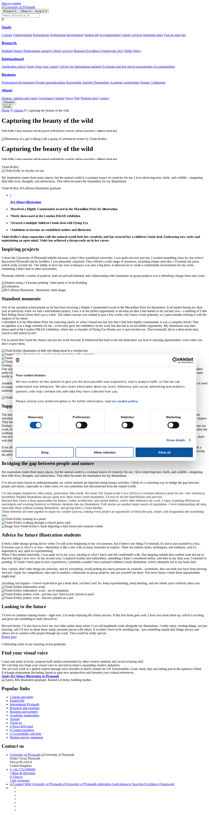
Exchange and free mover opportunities (127, 66)
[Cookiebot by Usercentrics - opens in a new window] (175, 360)
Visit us (16, 776)
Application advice (14, 66)
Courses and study (21, 697)
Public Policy (132, 51)
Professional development (66, 35)
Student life (91, 35)
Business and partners (24, 711)
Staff (7, 106)
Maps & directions (22, 773)
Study (7, 27)
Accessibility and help (25, 733)
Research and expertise (24, 708)
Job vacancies (19, 780)
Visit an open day (175, 35)
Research (9, 43)
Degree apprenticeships (51, 82)
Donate (145, 82)
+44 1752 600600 (22, 769)
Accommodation (110, 35)
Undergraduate (22, 35)
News (69, 98)
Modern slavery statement (26, 737)
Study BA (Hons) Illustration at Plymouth (30, 676)
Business (9, 74)
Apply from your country (43, 66)
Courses (7, 35)
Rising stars (9, 637)
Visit (77, 98)
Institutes (7, 51)
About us (16, 722)
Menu (25, 11)
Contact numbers (22, 730)
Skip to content (11, 3)
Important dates (153, 35)
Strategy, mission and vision (20, 98)
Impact (18, 51)
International (13, 59)
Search (9, 11)
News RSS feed (21, 726)
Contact (104, 98)
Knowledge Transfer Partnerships (87, 82)
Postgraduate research (37, 51)
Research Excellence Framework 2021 (98, 51)
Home (6, 110)
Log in (41, 11)
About (7, 90)
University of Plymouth (25, 754)
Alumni (59, 98)
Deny (45, 452)
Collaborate (157, 82)
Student (8, 102)
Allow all (164, 452)
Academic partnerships (124, 82)
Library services (132, 35)
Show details (175, 440)
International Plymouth (24, 704)
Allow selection (105, 452)
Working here (89, 98)
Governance (46, 98)
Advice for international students (80, 66)
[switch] (81, 425)
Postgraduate (41, 35)
